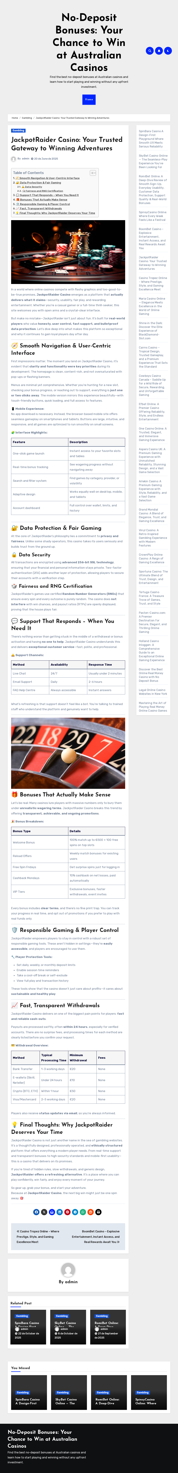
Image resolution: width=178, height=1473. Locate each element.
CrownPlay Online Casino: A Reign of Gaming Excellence (151, 558)
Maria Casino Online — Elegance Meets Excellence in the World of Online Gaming (152, 306)
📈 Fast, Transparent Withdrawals (39, 208)
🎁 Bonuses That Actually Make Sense (41, 199)
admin (25, 158)
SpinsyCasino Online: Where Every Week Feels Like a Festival (153, 216)
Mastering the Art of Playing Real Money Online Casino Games (153, 706)
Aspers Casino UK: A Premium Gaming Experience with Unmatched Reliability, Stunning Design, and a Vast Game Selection (152, 461)
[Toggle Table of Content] (91, 173)
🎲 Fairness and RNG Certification (42, 190)
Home (89, 99)
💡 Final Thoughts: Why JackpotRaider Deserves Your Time (55, 213)
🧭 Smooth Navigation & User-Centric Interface (47, 178)
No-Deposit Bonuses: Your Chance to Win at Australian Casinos (89, 43)
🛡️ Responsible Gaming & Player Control (43, 204)
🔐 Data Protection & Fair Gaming (38, 182)
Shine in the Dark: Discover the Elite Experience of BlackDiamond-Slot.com (151, 330)
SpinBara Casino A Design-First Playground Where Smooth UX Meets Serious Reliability (151, 139)
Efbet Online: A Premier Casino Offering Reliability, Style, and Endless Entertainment (152, 411)
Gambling (18, 130)
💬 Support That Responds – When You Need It (47, 195)
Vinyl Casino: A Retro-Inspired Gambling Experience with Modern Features (153, 538)
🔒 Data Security (32, 186)
